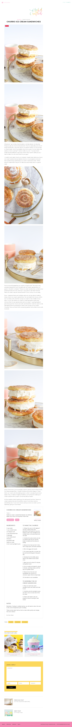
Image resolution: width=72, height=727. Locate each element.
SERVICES (9, 724)
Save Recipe (10, 519)
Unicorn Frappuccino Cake (33, 654)
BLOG (19, 724)
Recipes (19, 19)
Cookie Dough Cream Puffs (13, 654)
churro (11, 622)
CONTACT (14, 724)
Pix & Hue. (67, 724)
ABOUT (3, 724)
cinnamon (17, 622)
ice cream (24, 622)
